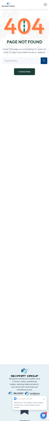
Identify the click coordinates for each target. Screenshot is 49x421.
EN (33, 4)
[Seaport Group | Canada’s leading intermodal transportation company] (8, 4)
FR (38, 4)
